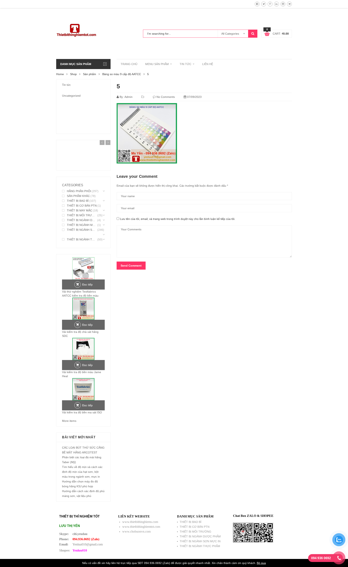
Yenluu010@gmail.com (87, 544)
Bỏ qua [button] (261, 563)
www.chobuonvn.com (136, 531)
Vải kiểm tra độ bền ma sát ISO (82, 412)
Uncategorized (71, 95)
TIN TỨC (185, 64)
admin (128, 96)
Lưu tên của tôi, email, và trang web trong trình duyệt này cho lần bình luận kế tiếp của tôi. (177, 218)
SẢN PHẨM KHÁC (78, 196)
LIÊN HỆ (207, 64)
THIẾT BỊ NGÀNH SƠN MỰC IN (82, 229)
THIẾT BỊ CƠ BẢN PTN (82, 205)
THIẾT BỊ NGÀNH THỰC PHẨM (82, 239)
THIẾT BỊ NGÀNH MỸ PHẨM (82, 225)
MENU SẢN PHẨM (157, 64)
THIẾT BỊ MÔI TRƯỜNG (82, 215)
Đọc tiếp (87, 284)
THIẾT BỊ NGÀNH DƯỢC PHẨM (82, 220)
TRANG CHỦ (129, 64)
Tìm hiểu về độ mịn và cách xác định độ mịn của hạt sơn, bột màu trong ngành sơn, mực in (82, 471)
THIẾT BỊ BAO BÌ (78, 200)
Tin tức (66, 84)
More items (69, 420)
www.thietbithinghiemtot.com (141, 526)
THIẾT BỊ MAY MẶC (79, 210)
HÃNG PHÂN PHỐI (79, 191)
